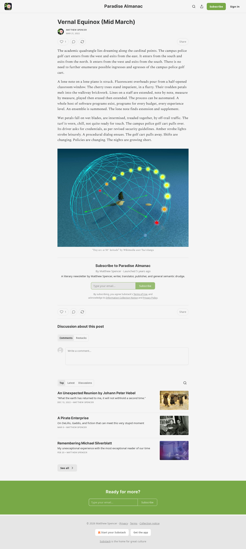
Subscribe (216, 6)
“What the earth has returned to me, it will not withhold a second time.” (101, 398)
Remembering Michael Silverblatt (84, 443)
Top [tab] (62, 383)
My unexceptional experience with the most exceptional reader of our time (103, 448)
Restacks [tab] (81, 338)
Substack (105, 541)
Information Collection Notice (122, 297)
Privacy (123, 523)
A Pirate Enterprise (73, 418)
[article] (123, 400)
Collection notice (150, 523)
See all (64, 468)
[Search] (193, 6)
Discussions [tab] (85, 383)
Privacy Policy (150, 297)
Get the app (140, 532)
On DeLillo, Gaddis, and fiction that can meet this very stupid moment (100, 423)
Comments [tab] (66, 338)
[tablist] (73, 338)
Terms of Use (140, 294)
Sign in (235, 6)
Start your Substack (113, 532)
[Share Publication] (201, 6)
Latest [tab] (71, 383)
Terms (133, 523)
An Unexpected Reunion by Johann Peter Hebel (96, 393)
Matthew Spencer (76, 30)
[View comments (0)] (73, 41)
